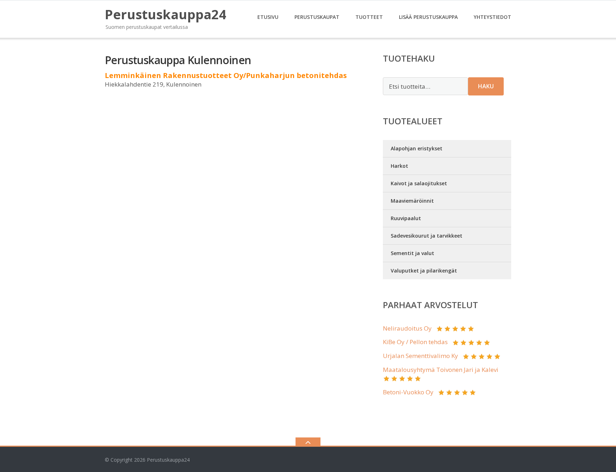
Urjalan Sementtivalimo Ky (420, 356)
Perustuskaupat (316, 17)
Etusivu (267, 17)
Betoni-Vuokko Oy (408, 392)
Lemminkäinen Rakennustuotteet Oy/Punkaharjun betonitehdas (226, 75)
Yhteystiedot (492, 17)
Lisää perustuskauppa (428, 17)
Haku (486, 86)
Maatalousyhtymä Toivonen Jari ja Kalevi (440, 369)
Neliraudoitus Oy (407, 328)
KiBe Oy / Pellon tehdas (415, 342)
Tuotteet (369, 17)
